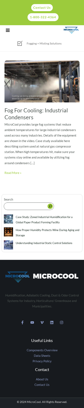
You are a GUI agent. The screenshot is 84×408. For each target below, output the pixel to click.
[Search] (50, 206)
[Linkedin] (52, 322)
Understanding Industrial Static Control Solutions (44, 243)
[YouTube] (32, 322)
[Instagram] (61, 322)
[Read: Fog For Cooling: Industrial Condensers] (41, 81)
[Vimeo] (42, 322)
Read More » (12, 172)
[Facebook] (22, 322)
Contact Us (42, 384)
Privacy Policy (42, 361)
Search (8, 199)
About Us (42, 379)
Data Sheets (42, 355)
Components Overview (42, 350)
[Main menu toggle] (7, 30)
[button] (41, 7)
